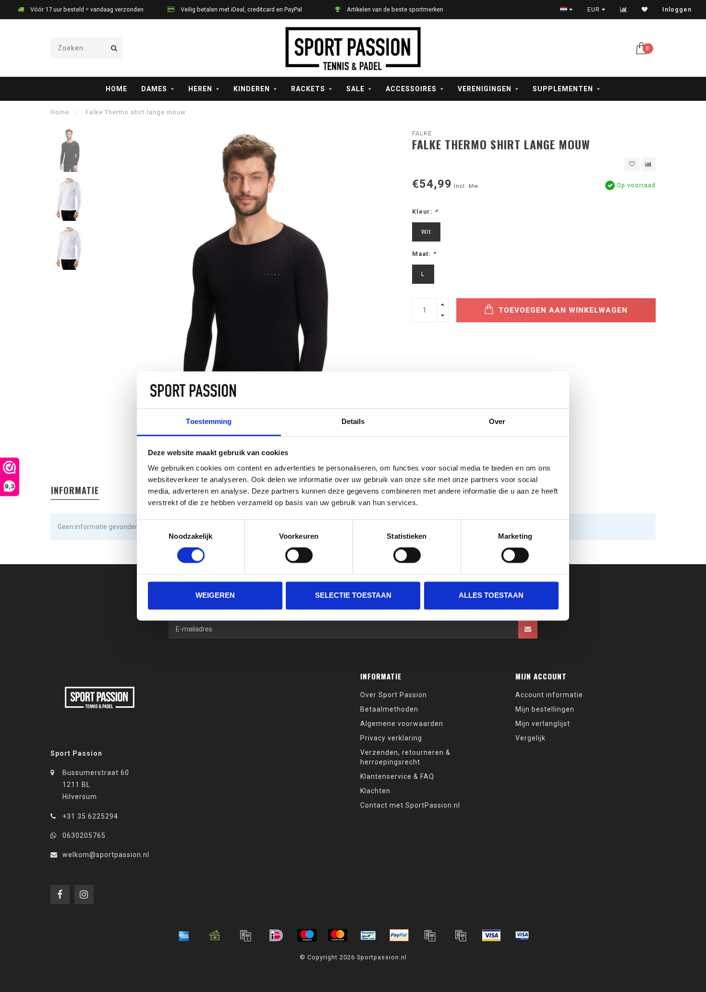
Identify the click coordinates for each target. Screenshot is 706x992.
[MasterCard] (338, 935)
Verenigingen (484, 89)
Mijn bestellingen (544, 709)
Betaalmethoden (389, 709)
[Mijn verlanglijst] (645, 9)
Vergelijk (530, 738)
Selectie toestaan (353, 595)
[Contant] (215, 935)
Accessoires (411, 89)
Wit (426, 231)
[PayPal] (399, 935)
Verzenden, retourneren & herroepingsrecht (405, 757)
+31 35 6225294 (90, 816)
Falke (422, 133)
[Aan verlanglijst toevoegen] (632, 164)
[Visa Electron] (522, 935)
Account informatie (549, 695)
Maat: (424, 253)
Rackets (308, 89)
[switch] (299, 555)
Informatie (75, 490)
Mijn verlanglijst (542, 723)
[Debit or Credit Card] (245, 935)
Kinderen (251, 89)
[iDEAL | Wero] (276, 935)
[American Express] (184, 935)
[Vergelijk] (623, 9)
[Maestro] (307, 935)
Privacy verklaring (391, 738)
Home (116, 89)
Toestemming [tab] (208, 421)
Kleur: (425, 211)
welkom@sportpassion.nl (105, 855)
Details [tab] (353, 421)
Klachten (375, 791)
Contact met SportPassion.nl (410, 805)
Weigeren (215, 595)
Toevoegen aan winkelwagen (562, 310)
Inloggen (677, 9)
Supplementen (563, 89)
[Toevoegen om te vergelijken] (648, 164)
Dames (154, 89)
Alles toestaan (491, 595)
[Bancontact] (368, 935)
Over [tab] (497, 421)
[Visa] (491, 935)
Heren (200, 89)
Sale (355, 89)
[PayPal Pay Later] (461, 935)
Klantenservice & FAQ (397, 776)
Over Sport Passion (393, 695)
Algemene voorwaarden (401, 723)
